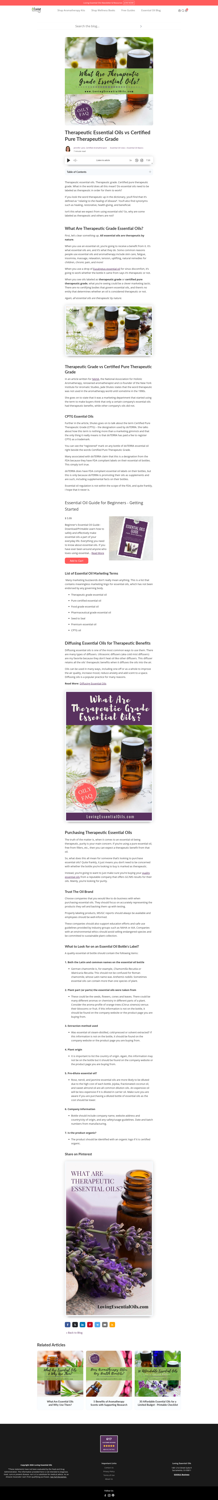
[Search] (141, 26)
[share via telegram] (97, 1324)
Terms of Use (109, 1475)
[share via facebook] (67, 1324)
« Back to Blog (74, 1332)
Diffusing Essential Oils (93, 683)
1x (130, 160)
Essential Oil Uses (117, 148)
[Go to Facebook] (105, 1495)
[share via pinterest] (90, 1324)
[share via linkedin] (82, 1324)
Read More (97, 553)
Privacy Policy (109, 1471)
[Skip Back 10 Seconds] (136, 160)
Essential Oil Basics (135, 148)
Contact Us (109, 1468)
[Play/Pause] (68, 160)
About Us (109, 1479)
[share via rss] (112, 1324)
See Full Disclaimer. (58, 1477)
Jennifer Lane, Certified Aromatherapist (90, 148)
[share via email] (105, 1324)
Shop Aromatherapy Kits (71, 10)
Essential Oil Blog (151, 10)
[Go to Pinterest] (113, 1495)
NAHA (95, 379)
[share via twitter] (75, 1324)
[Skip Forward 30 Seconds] (141, 160)
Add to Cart (76, 560)
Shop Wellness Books (103, 10)
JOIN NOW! (129, 3)
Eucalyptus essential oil (106, 269)
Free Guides (128, 10)
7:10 (148, 160)
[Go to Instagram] (109, 1495)
